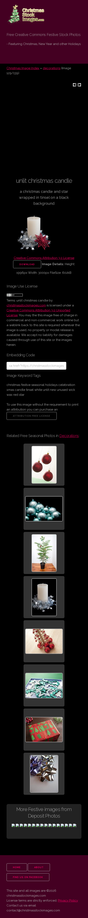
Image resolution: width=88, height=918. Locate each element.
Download (27, 264)
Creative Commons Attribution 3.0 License (44, 258)
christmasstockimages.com (26, 305)
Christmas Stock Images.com (24, 10)
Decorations (69, 436)
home (17, 867)
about (39, 867)
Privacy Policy (68, 900)
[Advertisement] (44, 132)
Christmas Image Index (23, 68)
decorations (51, 68)
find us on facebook (28, 877)
